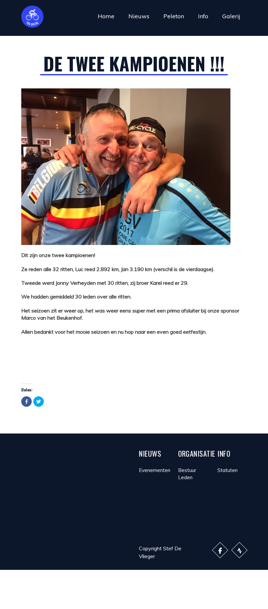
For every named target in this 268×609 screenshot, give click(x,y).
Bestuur (187, 470)
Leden (185, 477)
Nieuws (138, 16)
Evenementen (154, 470)
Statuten (227, 470)
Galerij (231, 16)
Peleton (173, 16)
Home (106, 16)
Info (203, 16)
